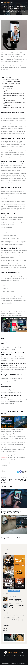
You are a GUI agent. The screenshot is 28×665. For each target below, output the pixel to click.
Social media (14, 619)
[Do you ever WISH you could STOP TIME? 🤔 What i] (8, 583)
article (5, 612)
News (2, 509)
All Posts (14, 10)
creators (11, 122)
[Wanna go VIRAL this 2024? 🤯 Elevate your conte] (19, 572)
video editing (4, 465)
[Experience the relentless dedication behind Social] (19, 583)
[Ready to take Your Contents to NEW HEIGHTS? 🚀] (19, 560)
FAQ (4, 91)
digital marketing (20, 615)
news (14, 617)
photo (18, 617)
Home (9, 10)
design (14, 615)
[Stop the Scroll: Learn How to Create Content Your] (8, 560)
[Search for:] (14, 549)
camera (14, 612)
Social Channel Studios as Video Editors (12, 109)
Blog (4, 628)
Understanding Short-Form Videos (11, 79)
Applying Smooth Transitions (10, 90)
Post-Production (14, 463)
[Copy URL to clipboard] (25, 471)
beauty (9, 612)
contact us (16, 455)
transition (3, 221)
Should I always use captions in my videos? (14, 102)
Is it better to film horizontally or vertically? (14, 107)
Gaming (8, 617)
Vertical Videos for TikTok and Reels (11, 81)
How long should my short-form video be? (14, 93)
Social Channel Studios (7, 663)
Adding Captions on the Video (10, 85)
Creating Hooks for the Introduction (11, 83)
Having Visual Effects (8, 86)
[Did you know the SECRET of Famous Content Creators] (8, 572)
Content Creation (5, 463)
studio (20, 463)
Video (5, 622)
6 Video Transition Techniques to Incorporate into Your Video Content (12, 512)
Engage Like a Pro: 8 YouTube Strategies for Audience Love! (17, 606)
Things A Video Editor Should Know (11, 538)
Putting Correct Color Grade (9, 88)
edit (4, 617)
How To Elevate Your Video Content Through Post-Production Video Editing (16, 599)
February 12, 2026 (16, 596)
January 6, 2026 (16, 603)
